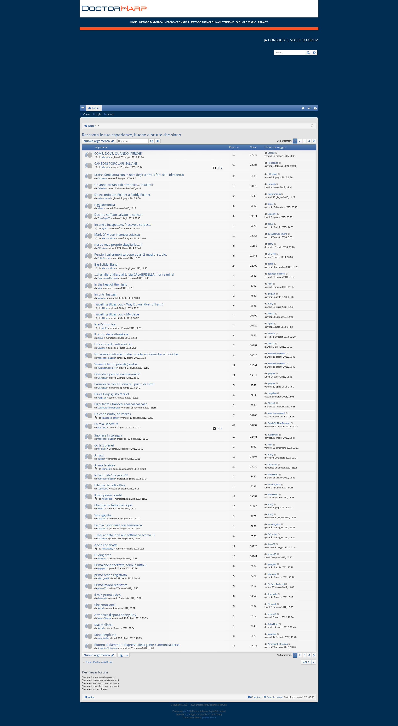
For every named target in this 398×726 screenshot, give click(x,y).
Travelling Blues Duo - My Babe (116, 314)
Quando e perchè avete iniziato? (117, 374)
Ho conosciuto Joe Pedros (112, 414)
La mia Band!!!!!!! (106, 424)
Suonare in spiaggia (108, 435)
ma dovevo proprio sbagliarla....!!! (118, 244)
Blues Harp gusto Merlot (111, 394)
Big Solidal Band (106, 264)
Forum (95, 108)
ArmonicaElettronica (107, 648)
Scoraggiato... (103, 515)
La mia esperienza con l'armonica (118, 525)
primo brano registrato (110, 575)
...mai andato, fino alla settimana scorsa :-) (124, 535)
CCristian (102, 178)
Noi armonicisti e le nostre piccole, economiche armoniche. (136, 354)
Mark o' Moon (108, 238)
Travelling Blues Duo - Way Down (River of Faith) (128, 304)
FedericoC (102, 488)
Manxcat (106, 157)
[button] (314, 141)
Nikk (99, 288)
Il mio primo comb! (108, 495)
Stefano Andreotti (276, 584)
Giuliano (101, 348)
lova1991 (102, 518)
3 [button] (304, 141)
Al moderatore (104, 465)
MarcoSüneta (104, 618)
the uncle (102, 449)
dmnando (102, 598)
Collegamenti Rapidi (83, 109)
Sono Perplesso (105, 635)
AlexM (100, 608)
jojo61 (105, 228)
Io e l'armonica (104, 324)
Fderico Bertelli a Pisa (109, 485)
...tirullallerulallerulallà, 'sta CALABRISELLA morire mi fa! (134, 274)
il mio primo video (107, 595)
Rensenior (273, 163)
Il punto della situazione (111, 334)
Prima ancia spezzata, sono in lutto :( (120, 565)
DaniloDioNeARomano (108, 407)
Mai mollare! (103, 625)
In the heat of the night (110, 284)
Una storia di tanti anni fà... (113, 344)
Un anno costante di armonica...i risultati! (123, 185)
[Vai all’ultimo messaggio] (276, 153)
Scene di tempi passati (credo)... (116, 364)
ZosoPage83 (103, 218)
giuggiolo (101, 568)
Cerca (86, 114)
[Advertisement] (199, 76)
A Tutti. (99, 455)
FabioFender (103, 258)
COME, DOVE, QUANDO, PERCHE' (118, 153)
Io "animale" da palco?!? (111, 475)
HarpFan (101, 397)
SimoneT (272, 214)
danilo (270, 263)
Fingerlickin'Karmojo (107, 278)
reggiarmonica (104, 204)
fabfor (100, 208)
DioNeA (271, 403)
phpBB (186, 711)
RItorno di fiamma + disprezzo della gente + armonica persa (137, 645)
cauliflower (273, 434)
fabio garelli (103, 578)
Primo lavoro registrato (110, 585)
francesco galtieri (276, 273)
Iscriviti (110, 114)
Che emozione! (104, 605)
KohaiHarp (273, 474)
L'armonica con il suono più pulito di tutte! (124, 384)
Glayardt (272, 604)
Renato (271, 333)
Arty (186, 714)
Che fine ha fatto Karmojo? (113, 505)
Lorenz (271, 153)
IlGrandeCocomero (277, 234)
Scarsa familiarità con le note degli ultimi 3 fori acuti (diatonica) (139, 175)
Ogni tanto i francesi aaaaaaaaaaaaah (120, 404)
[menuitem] (303, 108)
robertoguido (274, 484)
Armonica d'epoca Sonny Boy (115, 615)
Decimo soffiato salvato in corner (118, 214)
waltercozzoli (103, 198)
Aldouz (105, 308)
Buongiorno (102, 555)
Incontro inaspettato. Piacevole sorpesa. (122, 224)
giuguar (271, 293)
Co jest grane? (104, 445)
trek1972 (101, 427)
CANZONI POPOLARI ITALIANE (115, 163)
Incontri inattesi (105, 294)
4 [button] (309, 141)
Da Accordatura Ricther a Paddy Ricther (122, 195)
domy (270, 244)
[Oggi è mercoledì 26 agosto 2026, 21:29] (312, 126)
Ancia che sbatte (106, 545)
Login (98, 114)
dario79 (271, 544)
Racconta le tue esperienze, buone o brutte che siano (131, 134)
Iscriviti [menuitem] (316, 109)
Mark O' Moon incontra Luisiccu (117, 234)
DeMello (101, 188)
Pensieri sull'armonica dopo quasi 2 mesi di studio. (130, 254)
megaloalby (107, 548)
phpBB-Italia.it (209, 717)
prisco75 (272, 554)
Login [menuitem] (310, 109)
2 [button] (300, 141)
